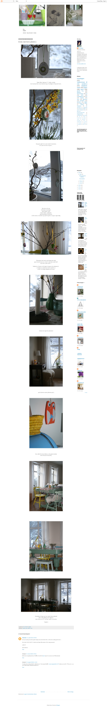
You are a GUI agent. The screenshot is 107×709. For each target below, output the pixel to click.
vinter (84, 124)
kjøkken (79, 92)
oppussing (85, 107)
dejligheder (79, 370)
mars (81, 174)
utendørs (82, 100)
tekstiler (79, 123)
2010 (79, 188)
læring (85, 117)
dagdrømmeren (80, 358)
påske (29, 628)
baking (80, 103)
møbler (85, 102)
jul (86, 93)
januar (81, 183)
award (84, 116)
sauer (84, 120)
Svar (23, 649)
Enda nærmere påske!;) (82, 176)
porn (44, 655)
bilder (85, 108)
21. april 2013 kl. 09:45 (32, 637)
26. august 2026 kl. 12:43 (31, 662)
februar (81, 181)
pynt (26, 628)
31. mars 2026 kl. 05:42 (31, 653)
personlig (78, 120)
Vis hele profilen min (81, 63)
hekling (82, 104)
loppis (82, 109)
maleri (78, 119)
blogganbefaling (80, 113)
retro (82, 95)
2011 (79, 187)
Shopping (79, 106)
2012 (79, 185)
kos (86, 96)
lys (85, 109)
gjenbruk (85, 99)
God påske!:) (86, 218)
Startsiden (43, 691)
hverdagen (80, 78)
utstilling (84, 123)
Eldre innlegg (70, 691)
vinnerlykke (79, 124)
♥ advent (86, 250)
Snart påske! (82, 178)
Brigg (78, 349)
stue (31, 628)
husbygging (80, 96)
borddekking (79, 115)
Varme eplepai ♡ (86, 266)
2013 (79, 172)
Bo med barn (80, 337)
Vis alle (86, 392)
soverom (85, 121)
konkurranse (79, 117)
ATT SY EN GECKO (81, 300)
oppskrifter (83, 119)
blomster (79, 102)
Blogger (58, 705)
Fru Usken (81, 48)
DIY (79, 116)
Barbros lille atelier (81, 312)
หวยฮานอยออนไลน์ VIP (54, 664)
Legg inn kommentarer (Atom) (30, 694)
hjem (85, 87)
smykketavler (79, 121)
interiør (24, 628)
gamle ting (80, 90)
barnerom (80, 108)
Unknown (24, 637)
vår (86, 124)
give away (85, 115)
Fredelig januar (86, 235)
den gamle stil (80, 382)
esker (78, 109)
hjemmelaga (80, 93)
